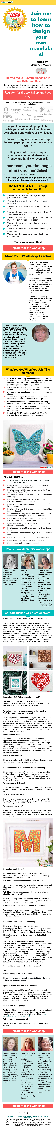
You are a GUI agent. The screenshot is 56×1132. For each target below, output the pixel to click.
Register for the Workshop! (28, 248)
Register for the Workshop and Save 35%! (28, 95)
